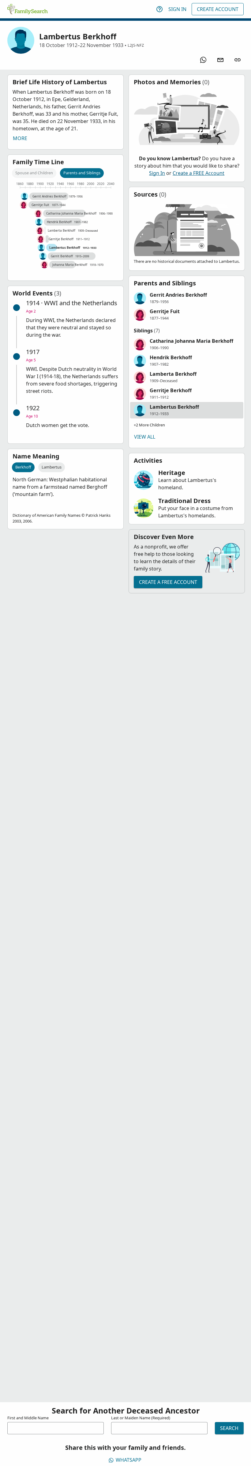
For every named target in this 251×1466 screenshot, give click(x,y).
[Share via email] (220, 60)
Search (229, 1428)
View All (144, 436)
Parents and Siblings (81, 173)
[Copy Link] (237, 60)
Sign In (177, 9)
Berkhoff (23, 467)
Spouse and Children (34, 173)
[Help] (159, 9)
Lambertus (52, 467)
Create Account (217, 9)
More (20, 138)
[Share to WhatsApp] (203, 60)
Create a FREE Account (198, 173)
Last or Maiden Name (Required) (140, 1418)
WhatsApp (128, 1460)
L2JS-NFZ (136, 45)
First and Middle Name (28, 1418)
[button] (186, 298)
